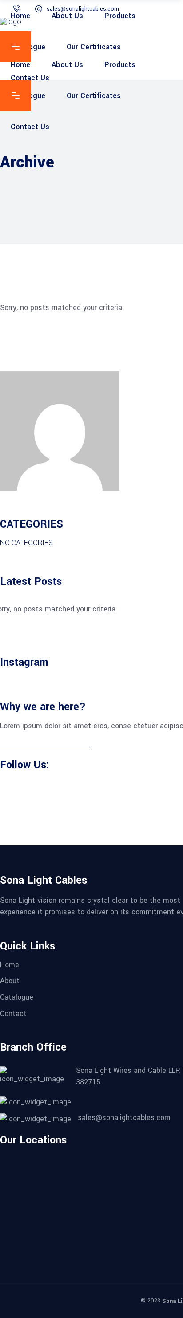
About (10, 981)
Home (9, 964)
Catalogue (16, 997)
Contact (13, 1013)
